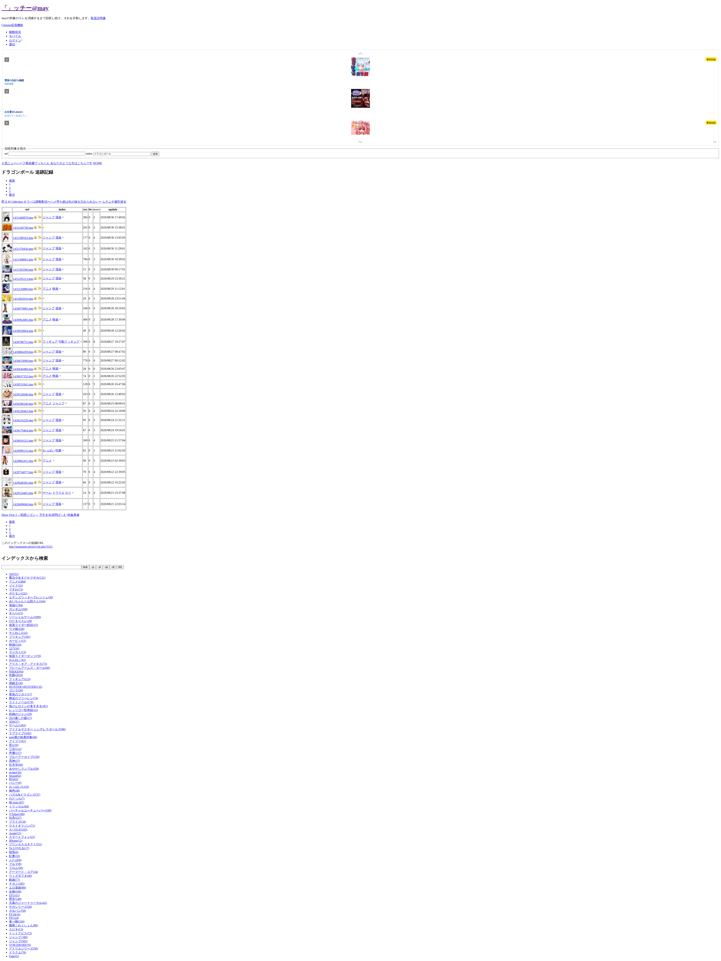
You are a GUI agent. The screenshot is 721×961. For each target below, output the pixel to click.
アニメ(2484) (17, 581)
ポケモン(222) (18, 593)
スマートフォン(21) (22, 837)
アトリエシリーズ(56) (23, 948)
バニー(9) (15, 782)
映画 (55, 288)
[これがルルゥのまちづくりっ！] (360, 131)
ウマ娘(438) (16, 629)
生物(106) (15, 891)
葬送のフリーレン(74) (23, 698)
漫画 (58, 217)
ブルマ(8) (15, 864)
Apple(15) (15, 833)
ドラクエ (58, 492)
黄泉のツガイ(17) (20, 694)
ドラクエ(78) (17, 952)
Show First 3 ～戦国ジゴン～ (20, 514)
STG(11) (14, 895)
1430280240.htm (23, 403)
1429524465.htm (23, 493)
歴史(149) (15, 899)
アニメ (47, 288)
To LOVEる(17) (19, 848)
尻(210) (13, 745)
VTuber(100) (17, 814)
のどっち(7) (16, 798)
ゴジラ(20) (16, 690)
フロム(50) (16, 868)
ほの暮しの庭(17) (20, 718)
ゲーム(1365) (17, 725)
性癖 (58, 450)
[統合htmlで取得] (35, 217)
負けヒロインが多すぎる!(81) (28, 706)
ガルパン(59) (17, 910)
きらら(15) (16, 613)
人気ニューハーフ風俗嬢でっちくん (26, 163)
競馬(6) (13, 852)
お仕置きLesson (14, 111)
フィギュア (50, 341)
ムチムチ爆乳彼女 (114, 201)
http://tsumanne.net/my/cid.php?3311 (31, 546)
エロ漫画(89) (17, 887)
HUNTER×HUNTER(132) (25, 686)
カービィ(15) (17, 640)
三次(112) (15, 749)
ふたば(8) (15, 860)
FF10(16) (14, 914)
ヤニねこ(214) (18, 632)
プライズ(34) (17, 821)
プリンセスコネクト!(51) (25, 844)
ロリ (68, 492)
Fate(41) (14, 956)
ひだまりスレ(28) (20, 621)
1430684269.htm (23, 352)
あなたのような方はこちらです (71, 163)
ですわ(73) (16, 589)
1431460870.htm (23, 217)
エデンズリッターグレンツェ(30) (31, 597)
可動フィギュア (68, 341)
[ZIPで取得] (39, 217)
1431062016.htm (23, 298)
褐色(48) (14, 790)
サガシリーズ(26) (20, 906)
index (89, 153)
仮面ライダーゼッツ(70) (25, 656)
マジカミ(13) (17, 652)
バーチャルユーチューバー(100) (30, 810)
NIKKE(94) (16, 671)
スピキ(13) (16, 929)
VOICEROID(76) (20, 945)
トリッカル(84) (19, 806)
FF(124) (14, 917)
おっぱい (49, 450)
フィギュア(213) (19, 679)
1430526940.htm (23, 394)
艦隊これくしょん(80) (23, 925)
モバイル (15, 36)
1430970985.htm (23, 308)
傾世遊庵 (9, 83)
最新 (12, 180)
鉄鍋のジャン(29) (20, 714)
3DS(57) (14, 721)
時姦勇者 (73, 514)
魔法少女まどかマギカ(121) (27, 577)
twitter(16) (15, 772)
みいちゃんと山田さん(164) (27, 601)
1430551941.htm (23, 384)
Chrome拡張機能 (12, 25)
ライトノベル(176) (21, 702)
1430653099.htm (23, 360)
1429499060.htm (23, 504)
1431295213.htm (23, 279)
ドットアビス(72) (20, 933)
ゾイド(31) (16, 585)
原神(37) (14, 760)
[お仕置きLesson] (360, 99)
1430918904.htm (23, 331)
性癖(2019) (16, 675)
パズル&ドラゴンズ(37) (24, 794)
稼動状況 (15, 32)
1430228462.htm (23, 411)
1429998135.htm (23, 450)
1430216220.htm (23, 420)
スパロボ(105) (18, 829)
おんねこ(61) (17, 660)
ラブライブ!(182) (20, 733)
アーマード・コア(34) (23, 871)
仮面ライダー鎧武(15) (23, 625)
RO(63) (13, 779)
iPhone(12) (15, 840)
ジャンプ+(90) (18, 937)
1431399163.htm (23, 238)
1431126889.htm (23, 289)
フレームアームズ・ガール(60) (29, 667)
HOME (97, 163)
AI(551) (14, 574)
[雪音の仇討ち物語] (360, 67)
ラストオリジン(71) (22, 825)
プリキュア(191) (19, 636)
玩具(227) (15, 817)
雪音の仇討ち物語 (14, 80)
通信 (12, 44)
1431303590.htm (23, 269)
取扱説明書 (98, 18)
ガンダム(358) (18, 609)
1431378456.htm (23, 248)
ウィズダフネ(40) (20, 875)
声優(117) (15, 753)
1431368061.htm (23, 259)
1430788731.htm (23, 342)
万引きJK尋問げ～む (53, 514)
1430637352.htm (23, 376)
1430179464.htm (23, 430)
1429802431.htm (23, 461)
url (6, 153)
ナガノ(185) (16, 883)
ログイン (15, 40)
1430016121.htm (23, 440)
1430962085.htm (23, 319)
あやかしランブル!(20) (24, 768)
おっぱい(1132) (19, 786)
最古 (12, 194)
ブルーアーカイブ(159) (24, 756)
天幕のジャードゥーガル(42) (28, 902)
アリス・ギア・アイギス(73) (28, 663)
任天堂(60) (16, 764)
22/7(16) (14, 648)
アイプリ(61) (17, 741)
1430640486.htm (23, 369)
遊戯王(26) (16, 683)
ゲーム (47, 492)
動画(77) (14, 879)
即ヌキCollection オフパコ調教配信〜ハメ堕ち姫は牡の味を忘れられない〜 (52, 201)
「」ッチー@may (25, 8)
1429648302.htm (23, 482)
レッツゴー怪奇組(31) (23, 710)
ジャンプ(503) (18, 941)
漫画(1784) (16, 605)
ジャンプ (49, 217)
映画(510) (15, 644)
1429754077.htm (23, 472)
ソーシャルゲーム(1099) (25, 617)
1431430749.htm (23, 227)
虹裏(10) (14, 856)
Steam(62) (15, 775)
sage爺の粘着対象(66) (23, 737)
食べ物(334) (16, 921)
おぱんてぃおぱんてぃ (16, 115)
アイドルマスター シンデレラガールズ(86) (37, 729)
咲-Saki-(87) (16, 802)
